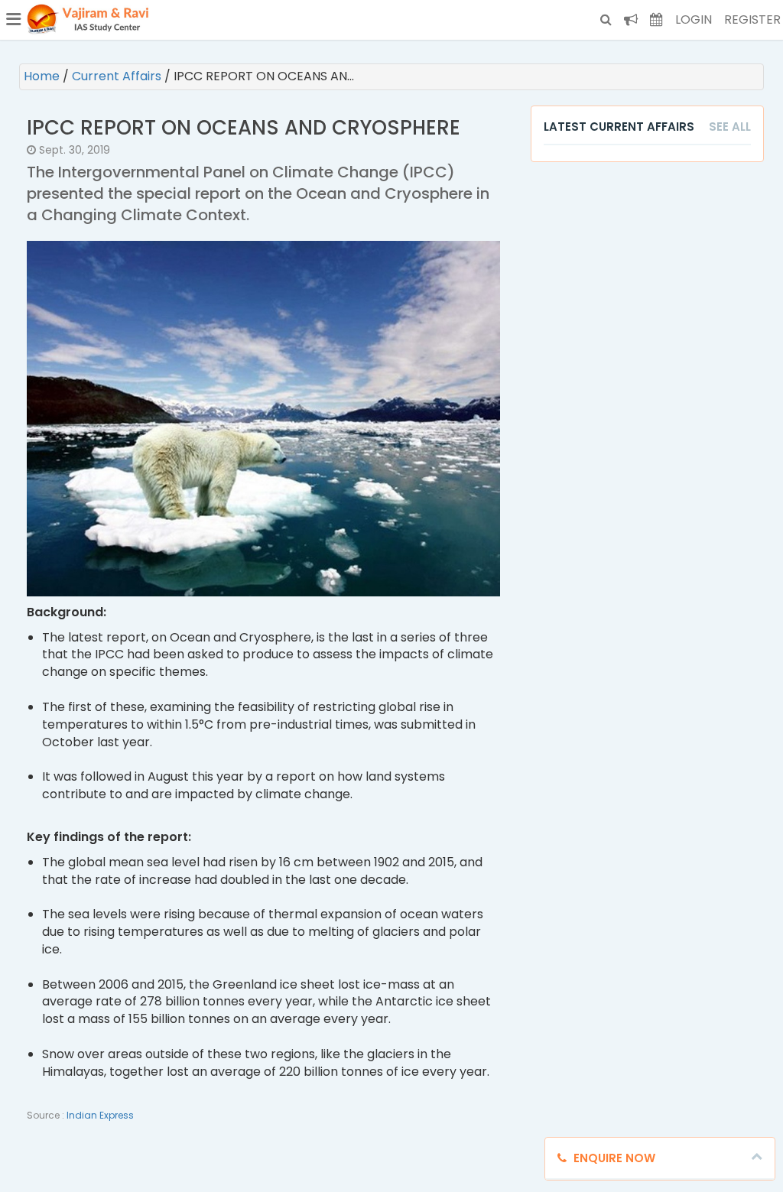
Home (43, 76)
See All (730, 127)
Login (693, 19)
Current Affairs (118, 76)
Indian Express (100, 1115)
